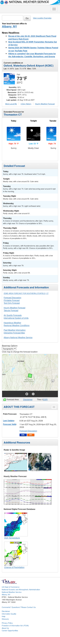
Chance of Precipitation (14, 567)
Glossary (5, 619)
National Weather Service (11, 592)
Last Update (8, 420)
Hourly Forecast (45, 103)
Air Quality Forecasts (13, 315)
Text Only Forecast (12, 303)
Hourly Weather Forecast (14, 307)
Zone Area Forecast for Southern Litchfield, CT (26, 293)
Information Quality (9, 613)
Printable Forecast (12, 300)
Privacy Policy (7, 623)
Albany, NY (9, 26)
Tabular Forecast (11, 310)
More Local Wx (11, 103)
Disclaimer (27, 399)
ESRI (45, 399)
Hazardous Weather (12, 322)
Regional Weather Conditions (16, 325)
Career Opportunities (10, 630)
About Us (5, 628)
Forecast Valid (9, 424)
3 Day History (26, 103)
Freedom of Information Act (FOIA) (15, 625)
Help (3, 616)
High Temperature (12, 537)
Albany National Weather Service (18, 337)
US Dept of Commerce (10, 587)
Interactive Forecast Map (14, 332)
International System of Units (16, 317)
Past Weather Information (15, 330)
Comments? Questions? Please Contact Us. (19, 607)
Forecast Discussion (12, 297)
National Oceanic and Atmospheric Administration (21, 589)
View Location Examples (42, 18)
